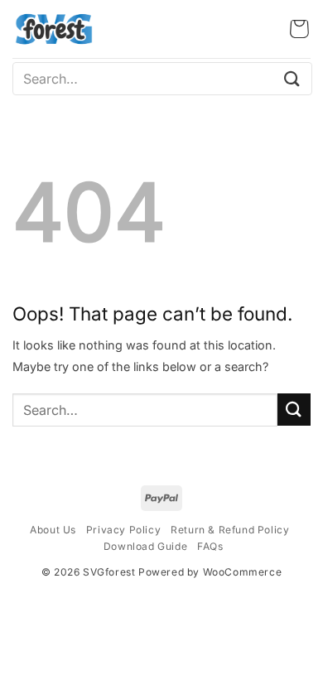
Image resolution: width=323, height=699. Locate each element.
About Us (53, 529)
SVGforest (109, 572)
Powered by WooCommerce (210, 572)
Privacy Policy (123, 529)
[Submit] (292, 78)
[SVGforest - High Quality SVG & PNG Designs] (53, 29)
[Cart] (299, 29)
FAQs (210, 546)
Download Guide (145, 546)
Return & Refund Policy (230, 529)
